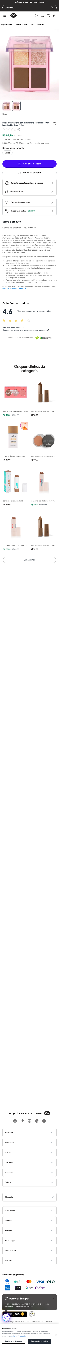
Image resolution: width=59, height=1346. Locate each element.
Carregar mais (29, 560)
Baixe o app (10, 1240)
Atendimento (10, 1250)
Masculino (9, 1142)
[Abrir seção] (34, 1132)
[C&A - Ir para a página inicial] (13, 15)
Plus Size (9, 1172)
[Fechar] (56, 1335)
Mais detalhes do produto (14, 288)
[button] (36, 16)
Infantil (8, 1152)
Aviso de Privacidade (18, 1336)
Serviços (8, 1230)
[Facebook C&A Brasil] (44, 1121)
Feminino (9, 1132)
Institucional (10, 1210)
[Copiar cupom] (52, 8)
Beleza (8, 1182)
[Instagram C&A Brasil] (15, 1121)
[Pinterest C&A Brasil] (29, 1121)
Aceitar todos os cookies (39, 1341)
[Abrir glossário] (33, 1197)
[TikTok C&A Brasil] (22, 1121)
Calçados (9, 1162)
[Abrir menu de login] (42, 16)
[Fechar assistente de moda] (53, 1298)
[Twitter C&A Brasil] (37, 1121)
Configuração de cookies (13, 1341)
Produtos (8, 1220)
